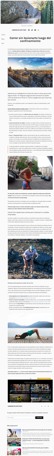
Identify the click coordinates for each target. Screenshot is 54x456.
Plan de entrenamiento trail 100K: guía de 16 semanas (37, 430)
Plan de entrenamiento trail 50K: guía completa (35, 447)
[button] (29, 30)
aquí (19, 371)
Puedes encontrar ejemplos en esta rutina (25, 298)
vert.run (40, 358)
